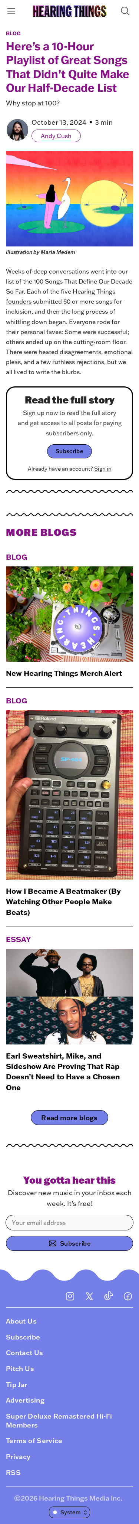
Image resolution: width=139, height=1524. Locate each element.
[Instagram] (70, 1296)
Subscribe (69, 451)
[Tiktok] (108, 1296)
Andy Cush (56, 136)
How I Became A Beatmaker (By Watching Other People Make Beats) (63, 901)
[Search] (126, 10)
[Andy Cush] (17, 129)
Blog (13, 33)
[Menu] (12, 10)
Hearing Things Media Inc (79, 1498)
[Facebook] (128, 1296)
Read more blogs (69, 1117)
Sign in (103, 468)
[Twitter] (89, 1296)
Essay (18, 939)
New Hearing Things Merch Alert (64, 673)
